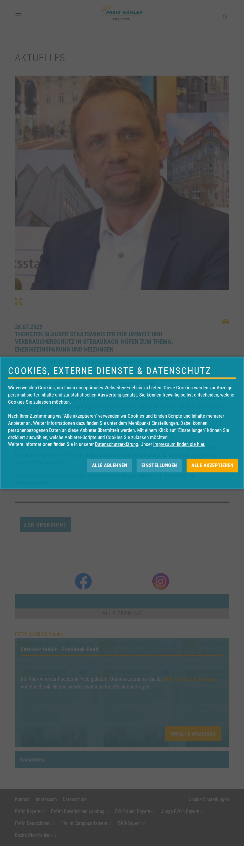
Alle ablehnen (109, 465)
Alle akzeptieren (212, 465)
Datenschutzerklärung (116, 444)
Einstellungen (159, 465)
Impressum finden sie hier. (179, 444)
